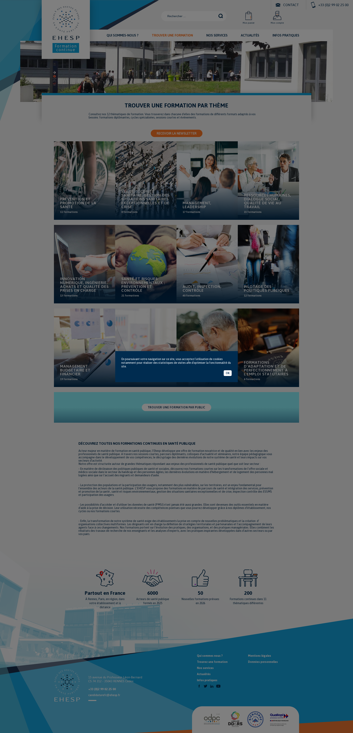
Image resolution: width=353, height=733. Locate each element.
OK (228, 373)
